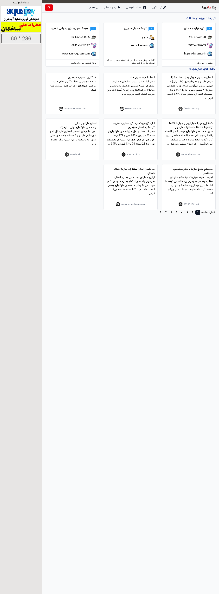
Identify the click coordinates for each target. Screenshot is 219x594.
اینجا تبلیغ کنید (21, 3)
